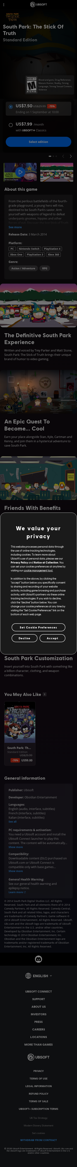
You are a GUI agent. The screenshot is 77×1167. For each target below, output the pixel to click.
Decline (24, 638)
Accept (52, 638)
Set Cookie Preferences (38, 627)
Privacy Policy (19, 562)
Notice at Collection (46, 562)
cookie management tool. (38, 570)
